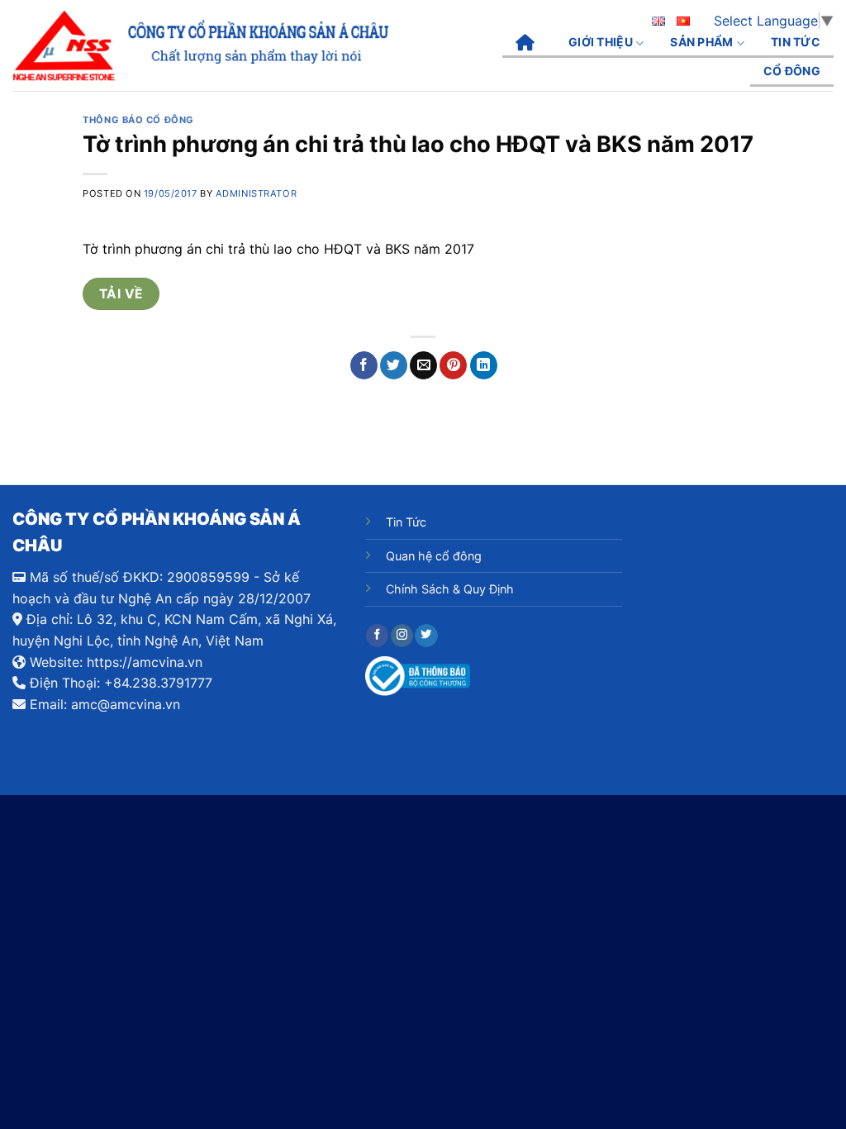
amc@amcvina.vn (125, 704)
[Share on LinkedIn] (483, 365)
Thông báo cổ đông (138, 120)
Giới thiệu (600, 42)
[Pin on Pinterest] (453, 365)
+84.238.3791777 (158, 682)
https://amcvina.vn (144, 662)
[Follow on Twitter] (426, 635)
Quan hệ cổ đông (434, 556)
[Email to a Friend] (423, 365)
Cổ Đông (791, 71)
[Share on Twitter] (393, 365)
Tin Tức (406, 522)
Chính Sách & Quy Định (450, 589)
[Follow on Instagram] (402, 635)
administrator (256, 193)
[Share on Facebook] (364, 365)
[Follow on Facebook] (377, 635)
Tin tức (795, 42)
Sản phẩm (701, 42)
